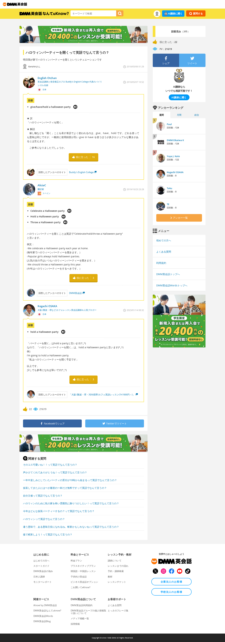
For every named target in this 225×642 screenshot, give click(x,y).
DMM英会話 (75, 293)
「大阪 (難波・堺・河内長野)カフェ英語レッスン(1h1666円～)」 (102, 394)
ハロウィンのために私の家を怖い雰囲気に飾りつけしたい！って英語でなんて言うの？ (71, 503)
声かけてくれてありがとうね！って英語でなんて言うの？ (55, 472)
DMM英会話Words (43, 616)
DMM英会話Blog (42, 621)
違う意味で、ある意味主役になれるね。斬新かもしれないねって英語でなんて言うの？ (71, 526)
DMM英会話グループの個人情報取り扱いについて (88, 612)
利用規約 (161, 263)
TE (168, 204)
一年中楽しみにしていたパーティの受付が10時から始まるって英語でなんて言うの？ (70, 480)
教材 (110, 576)
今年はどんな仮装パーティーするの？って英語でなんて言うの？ (58, 511)
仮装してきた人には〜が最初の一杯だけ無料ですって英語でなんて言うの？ (65, 488)
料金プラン (76, 560)
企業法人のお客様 (171, 581)
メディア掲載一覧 (80, 618)
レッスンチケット (117, 581)
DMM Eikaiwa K (175, 140)
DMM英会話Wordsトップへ (171, 285)
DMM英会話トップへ (168, 274)
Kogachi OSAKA (175, 172)
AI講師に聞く (175, 13)
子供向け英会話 (79, 576)
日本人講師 (39, 576)
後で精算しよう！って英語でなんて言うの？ (47, 534)
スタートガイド (41, 565)
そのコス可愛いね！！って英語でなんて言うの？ (50, 464)
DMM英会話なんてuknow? (47, 610)
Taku (169, 188)
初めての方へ (163, 240)
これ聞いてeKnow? (80, 587)
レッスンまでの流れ (118, 565)
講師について (114, 560)
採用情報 (75, 623)
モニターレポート (42, 581)
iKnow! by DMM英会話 (45, 605)
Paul (169, 124)
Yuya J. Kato (173, 156)
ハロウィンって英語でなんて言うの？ (44, 519)
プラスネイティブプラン (83, 565)
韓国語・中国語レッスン (83, 571)
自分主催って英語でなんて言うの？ (42, 495)
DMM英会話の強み (43, 571)
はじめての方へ (41, 560)
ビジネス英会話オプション (84, 581)
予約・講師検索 (116, 571)
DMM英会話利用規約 (81, 605)
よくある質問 (163, 251)
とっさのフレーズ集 (118, 610)
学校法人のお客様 (171, 591)
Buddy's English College (81, 172)
